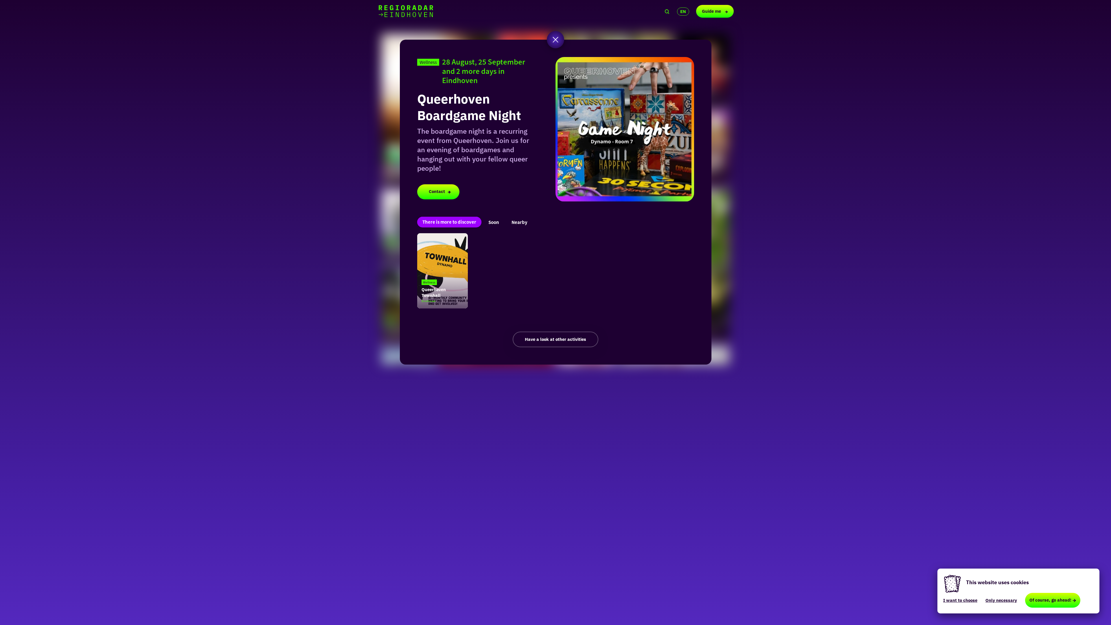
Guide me (712, 11)
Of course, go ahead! (1050, 600)
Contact (437, 191)
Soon (493, 222)
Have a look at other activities (555, 339)
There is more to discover (449, 222)
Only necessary (1001, 600)
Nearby (519, 222)
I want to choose (960, 600)
